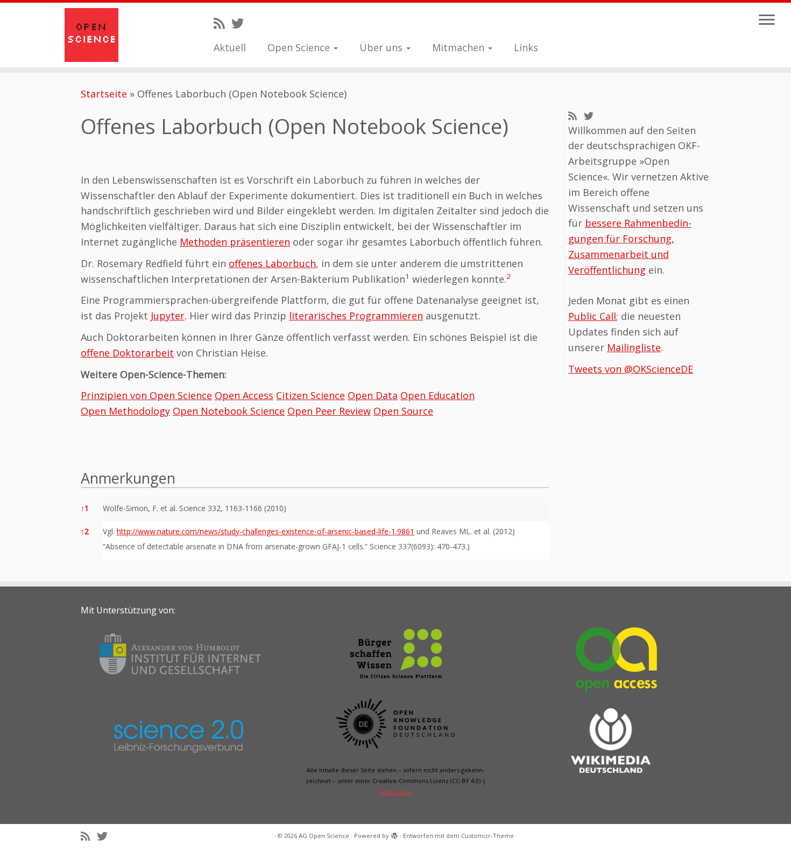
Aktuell (230, 47)
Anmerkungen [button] (128, 478)
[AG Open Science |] (91, 35)
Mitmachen (459, 47)
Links (526, 47)
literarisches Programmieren (356, 315)
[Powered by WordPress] (394, 833)
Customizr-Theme (487, 836)
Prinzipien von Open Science (146, 395)
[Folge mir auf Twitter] (241, 23)
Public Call (592, 316)
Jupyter (168, 315)
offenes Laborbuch (272, 263)
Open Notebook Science (229, 410)
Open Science (300, 47)
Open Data (373, 395)
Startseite (104, 93)
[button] (407, 279)
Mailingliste (634, 347)
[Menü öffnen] (767, 20)
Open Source (403, 410)
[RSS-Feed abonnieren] (222, 23)
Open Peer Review (329, 410)
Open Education (437, 395)
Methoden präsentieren (235, 241)
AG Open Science (324, 836)
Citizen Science (310, 395)
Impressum (395, 792)
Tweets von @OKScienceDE (630, 368)
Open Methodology (125, 410)
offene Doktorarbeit (127, 352)
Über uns (382, 47)
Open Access (244, 395)
